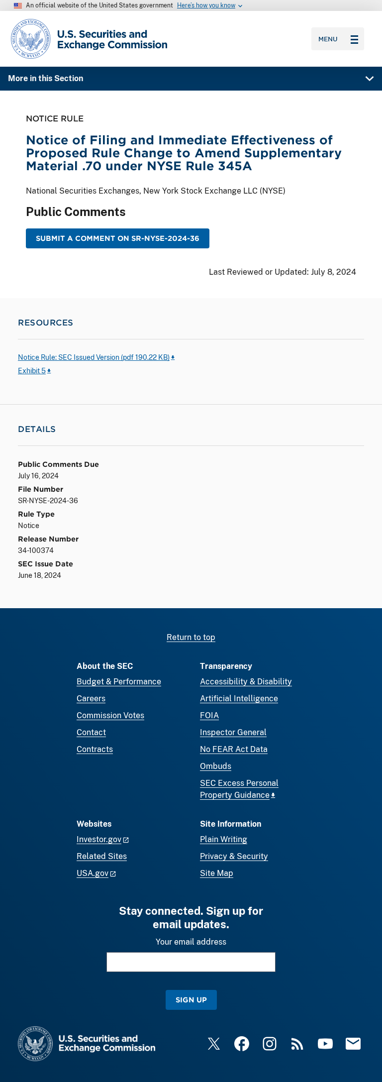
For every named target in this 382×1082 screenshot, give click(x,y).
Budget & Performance (119, 681)
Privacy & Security (234, 856)
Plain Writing (223, 839)
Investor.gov (99, 839)
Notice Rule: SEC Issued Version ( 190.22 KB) (94, 357)
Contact (91, 732)
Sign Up (191, 999)
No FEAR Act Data (234, 749)
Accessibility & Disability (246, 681)
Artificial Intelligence (239, 698)
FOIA (209, 715)
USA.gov (92, 873)
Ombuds (215, 766)
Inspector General (233, 732)
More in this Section (45, 78)
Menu (328, 39)
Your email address (191, 942)
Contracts (95, 749)
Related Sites (102, 856)
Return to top (191, 637)
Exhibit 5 (32, 371)
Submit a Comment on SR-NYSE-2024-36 (117, 238)
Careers (91, 698)
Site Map (216, 873)
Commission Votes (110, 715)
